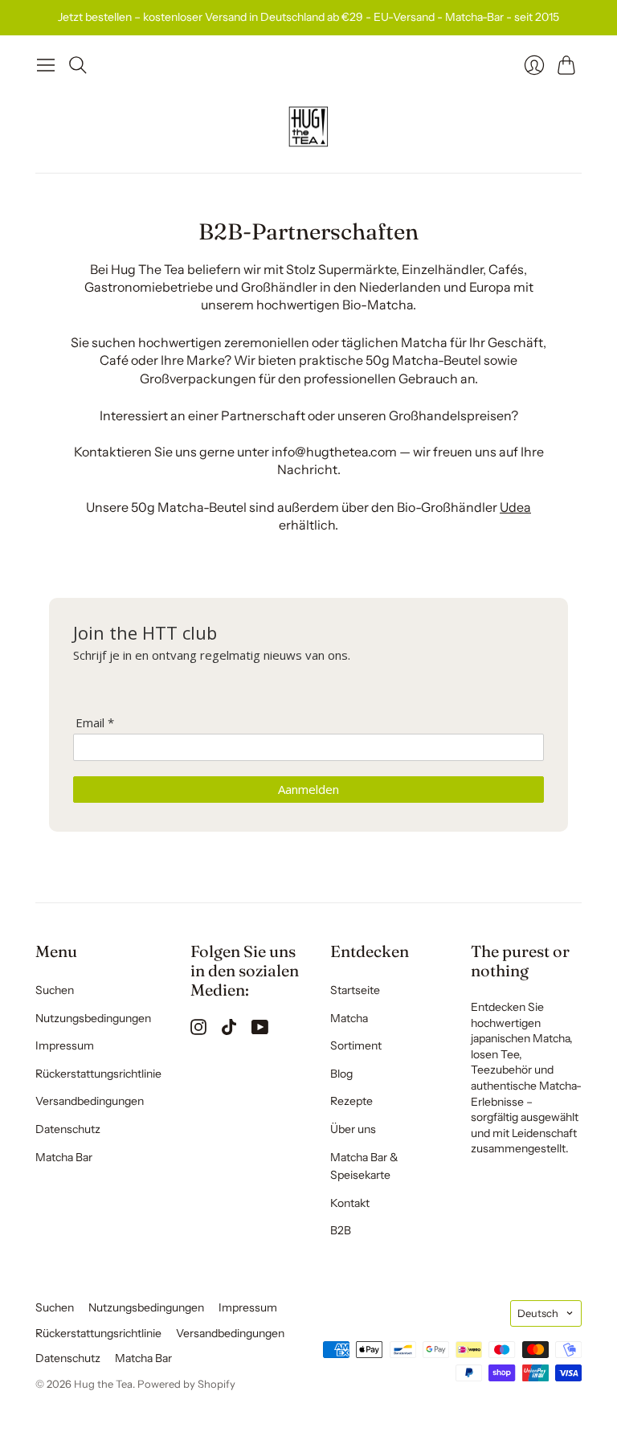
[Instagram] (198, 1030)
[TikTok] (229, 1030)
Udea (515, 507)
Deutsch (537, 1313)
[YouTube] (259, 1030)
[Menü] (46, 65)
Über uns (353, 1129)
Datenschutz (67, 1129)
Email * (95, 722)
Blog (341, 1073)
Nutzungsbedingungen (93, 1018)
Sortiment (356, 1045)
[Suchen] (78, 65)
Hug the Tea (103, 1383)
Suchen (54, 990)
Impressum (64, 1045)
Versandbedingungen (89, 1101)
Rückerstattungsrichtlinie (98, 1073)
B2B (340, 1230)
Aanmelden (308, 789)
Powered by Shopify (186, 1383)
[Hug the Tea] (308, 127)
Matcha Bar (63, 1157)
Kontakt (350, 1203)
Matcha (349, 1018)
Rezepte (351, 1101)
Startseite (355, 990)
